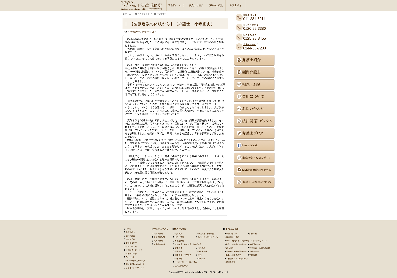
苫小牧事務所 (249, 44)
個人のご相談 (196, 5)
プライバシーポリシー (135, 268)
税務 (200, 255)
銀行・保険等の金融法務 (236, 244)
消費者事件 (202, 251)
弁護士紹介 (235, 5)
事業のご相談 (216, 5)
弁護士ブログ (149, 32)
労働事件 (178, 248)
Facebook (130, 257)
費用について (131, 243)
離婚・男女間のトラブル (208, 237)
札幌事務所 (248, 15)
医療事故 (178, 251)
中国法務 (201, 259)
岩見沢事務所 (249, 25)
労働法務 (253, 234)
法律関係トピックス (134, 250)
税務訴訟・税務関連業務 (259, 248)
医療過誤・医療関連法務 (236, 251)
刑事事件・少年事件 (183, 255)
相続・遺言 (179, 237)
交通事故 (178, 234)
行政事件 (178, 259)
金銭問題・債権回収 (206, 234)
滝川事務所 (248, 34)
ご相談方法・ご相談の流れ (186, 262)
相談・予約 (130, 239)
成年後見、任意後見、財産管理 (188, 244)
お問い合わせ (131, 246)
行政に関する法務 (233, 255)
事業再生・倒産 (232, 237)
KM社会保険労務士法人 (135, 261)
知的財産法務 (255, 244)
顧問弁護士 (130, 236)
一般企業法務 (231, 234)
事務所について (176, 5)
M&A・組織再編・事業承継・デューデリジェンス (246, 241)
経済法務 (230, 248)
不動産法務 (254, 251)
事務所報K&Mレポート (135, 264)
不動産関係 (179, 241)
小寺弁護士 (134, 32)
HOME (128, 229)
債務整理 (201, 248)
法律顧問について (182, 266)
